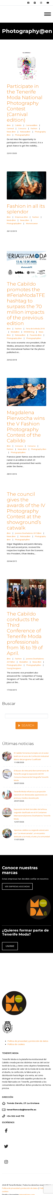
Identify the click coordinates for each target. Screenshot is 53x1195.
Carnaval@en (31, 125)
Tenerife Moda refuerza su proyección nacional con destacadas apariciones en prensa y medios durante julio (30, 794)
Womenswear (32, 223)
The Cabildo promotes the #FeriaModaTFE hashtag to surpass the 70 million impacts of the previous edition (26, 303)
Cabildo (18, 125)
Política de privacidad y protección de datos (27, 1041)
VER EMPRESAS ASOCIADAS (17, 886)
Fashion (34, 128)
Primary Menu (47, 14)
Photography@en (22, 135)
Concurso (22, 128)
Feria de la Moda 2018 (35, 328)
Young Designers (14, 668)
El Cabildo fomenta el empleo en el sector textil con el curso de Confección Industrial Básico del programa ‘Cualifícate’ (31, 756)
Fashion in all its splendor (26, 209)
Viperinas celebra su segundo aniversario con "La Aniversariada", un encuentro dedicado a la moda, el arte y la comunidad (32, 833)
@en (9, 125)
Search (27, 725)
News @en (11, 131)
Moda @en (11, 220)
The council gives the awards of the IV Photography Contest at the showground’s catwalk (26, 511)
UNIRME (10, 946)
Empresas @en (21, 217)
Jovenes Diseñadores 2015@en (28, 533)
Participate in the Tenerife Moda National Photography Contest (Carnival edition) (24, 103)
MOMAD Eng (29, 332)
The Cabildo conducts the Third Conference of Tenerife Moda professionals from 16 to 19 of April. (25, 633)
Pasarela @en (36, 335)
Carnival (10, 128)
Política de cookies (16, 1044)
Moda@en (15, 332)
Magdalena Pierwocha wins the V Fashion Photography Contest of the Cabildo (26, 426)
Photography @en (14, 338)
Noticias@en (25, 131)
